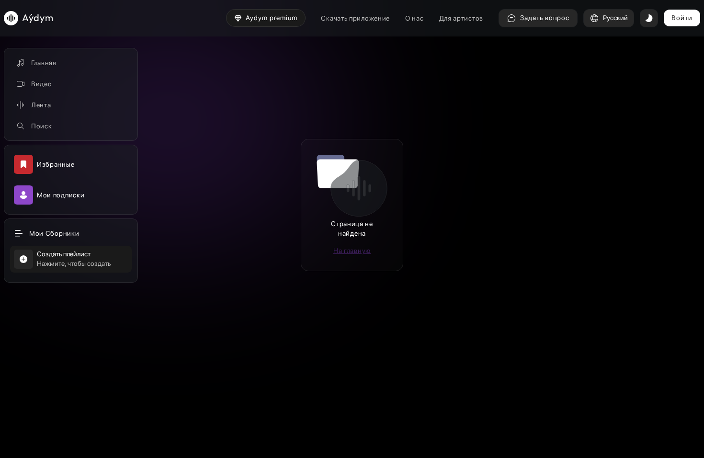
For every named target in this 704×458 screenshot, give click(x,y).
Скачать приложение (355, 18)
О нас (414, 18)
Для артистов (461, 18)
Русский (615, 18)
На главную (352, 250)
